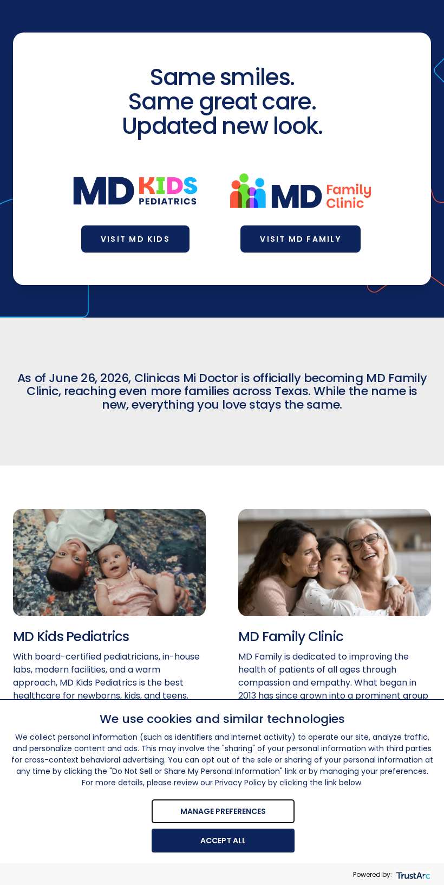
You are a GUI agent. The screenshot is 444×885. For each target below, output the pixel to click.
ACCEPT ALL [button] (223, 840)
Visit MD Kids (135, 239)
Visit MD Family (300, 239)
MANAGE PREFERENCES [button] (223, 811)
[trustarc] (412, 874)
